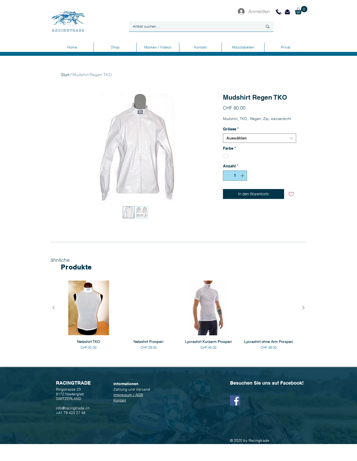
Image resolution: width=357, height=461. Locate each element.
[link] (301, 10)
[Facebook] (235, 400)
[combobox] (259, 138)
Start (65, 74)
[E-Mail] (287, 12)
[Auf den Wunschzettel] (291, 194)
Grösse (231, 129)
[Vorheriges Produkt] (53, 308)
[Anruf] (278, 11)
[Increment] (242, 175)
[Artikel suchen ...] (267, 26)
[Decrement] (227, 175)
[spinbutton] (235, 175)
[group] (178, 315)
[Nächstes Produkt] (303, 308)
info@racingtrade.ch (73, 408)
